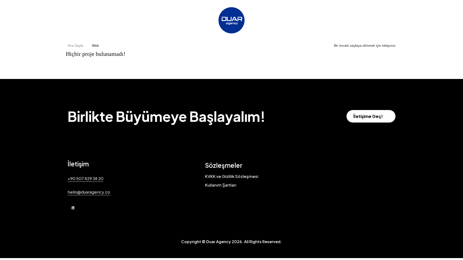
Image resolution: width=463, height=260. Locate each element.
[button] (371, 116)
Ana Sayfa (75, 45)
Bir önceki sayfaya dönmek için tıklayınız (364, 45)
